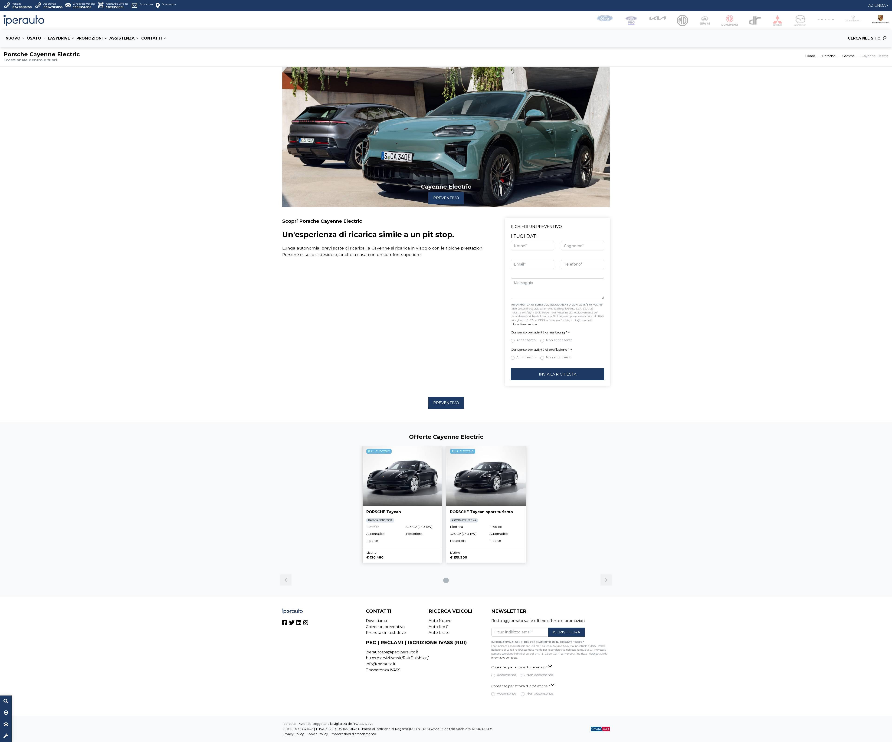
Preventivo (446, 198)
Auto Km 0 (439, 627)
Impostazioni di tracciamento (353, 734)
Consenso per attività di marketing (539, 332)
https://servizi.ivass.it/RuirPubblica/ (397, 658)
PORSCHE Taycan (383, 512)
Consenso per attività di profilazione (540, 349)
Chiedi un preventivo (385, 627)
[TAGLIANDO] (6, 736)
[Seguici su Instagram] (305, 623)
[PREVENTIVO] (6, 724)
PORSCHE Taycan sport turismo (481, 512)
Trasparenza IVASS (383, 670)
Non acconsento (559, 340)
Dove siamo (376, 621)
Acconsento (526, 340)
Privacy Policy (293, 734)
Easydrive (59, 38)
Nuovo (13, 38)
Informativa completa (524, 324)
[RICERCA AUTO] (6, 701)
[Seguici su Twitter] (292, 623)
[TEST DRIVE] (6, 713)
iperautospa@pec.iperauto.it (392, 652)
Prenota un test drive (386, 632)
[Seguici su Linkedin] (298, 623)
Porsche (828, 56)
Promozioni (89, 38)
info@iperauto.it (381, 664)
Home (810, 56)
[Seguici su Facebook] (284, 623)
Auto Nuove (440, 621)
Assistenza (121, 38)
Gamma (848, 56)
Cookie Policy (317, 734)
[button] (557, 332)
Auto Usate (439, 632)
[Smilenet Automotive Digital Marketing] (600, 729)
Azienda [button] (877, 5)
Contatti (151, 38)
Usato (34, 38)
